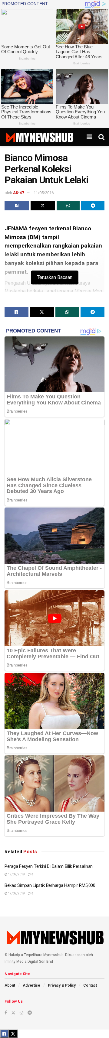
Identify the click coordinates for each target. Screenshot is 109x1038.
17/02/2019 (16, 893)
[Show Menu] (89, 137)
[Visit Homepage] (39, 137)
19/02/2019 (16, 874)
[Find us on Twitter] (13, 1012)
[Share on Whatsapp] (68, 205)
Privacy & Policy (62, 985)
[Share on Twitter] (43, 205)
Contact (90, 985)
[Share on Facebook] (17, 205)
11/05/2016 (44, 192)
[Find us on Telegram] (30, 1012)
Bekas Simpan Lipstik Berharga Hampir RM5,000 (50, 885)
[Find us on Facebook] (6, 1012)
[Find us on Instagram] (21, 1012)
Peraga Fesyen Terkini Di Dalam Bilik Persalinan (49, 866)
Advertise (31, 985)
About (10, 985)
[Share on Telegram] (92, 205)
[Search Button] (101, 137)
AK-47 (18, 192)
